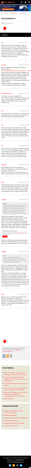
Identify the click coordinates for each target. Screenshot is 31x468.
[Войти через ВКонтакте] (4, 356)
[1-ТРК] (15, 324)
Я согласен (5, 236)
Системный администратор (11, 420)
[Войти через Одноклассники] (8, 356)
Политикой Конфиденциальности (19, 232)
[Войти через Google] (11, 356)
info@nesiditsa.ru (20, 460)
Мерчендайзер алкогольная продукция (14, 423)
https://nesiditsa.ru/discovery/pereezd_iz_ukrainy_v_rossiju (16, 70)
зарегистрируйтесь (8, 351)
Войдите (18, 350)
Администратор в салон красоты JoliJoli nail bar (16, 418)
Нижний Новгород (8, 398)
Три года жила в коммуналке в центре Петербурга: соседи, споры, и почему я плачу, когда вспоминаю (16, 379)
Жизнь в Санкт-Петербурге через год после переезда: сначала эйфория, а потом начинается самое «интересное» (15, 394)
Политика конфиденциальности (15, 462)
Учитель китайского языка (10, 425)
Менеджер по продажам (10, 415)
